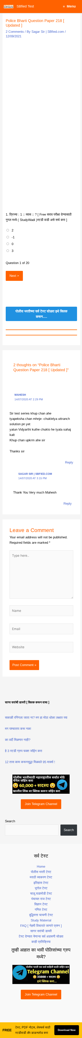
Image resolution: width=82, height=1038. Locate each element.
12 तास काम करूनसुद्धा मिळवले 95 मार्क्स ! (30, 762)
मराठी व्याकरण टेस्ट (41, 877)
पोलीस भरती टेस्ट (41, 872)
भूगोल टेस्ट (41, 888)
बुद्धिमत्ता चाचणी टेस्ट (41, 915)
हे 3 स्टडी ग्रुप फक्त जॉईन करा (23, 751)
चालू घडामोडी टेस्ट (41, 893)
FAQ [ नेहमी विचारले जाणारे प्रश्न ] (41, 926)
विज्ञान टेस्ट (41, 904)
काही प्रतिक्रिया (41, 942)
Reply (69, 462)
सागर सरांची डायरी (41, 931)
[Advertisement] (41, 83)
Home (41, 866)
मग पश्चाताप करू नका (18, 729)
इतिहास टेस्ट (41, 883)
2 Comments (15, 32)
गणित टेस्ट (41, 909)
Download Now (67, 1030)
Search (10, 821)
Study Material (41, 920)
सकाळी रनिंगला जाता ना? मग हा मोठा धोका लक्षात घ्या (36, 717)
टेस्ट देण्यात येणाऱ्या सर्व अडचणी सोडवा (41, 936)
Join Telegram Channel (41, 804)
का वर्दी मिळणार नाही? (17, 740)
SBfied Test (25, 6)
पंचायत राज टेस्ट (41, 899)
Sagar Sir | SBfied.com (35, 473)
